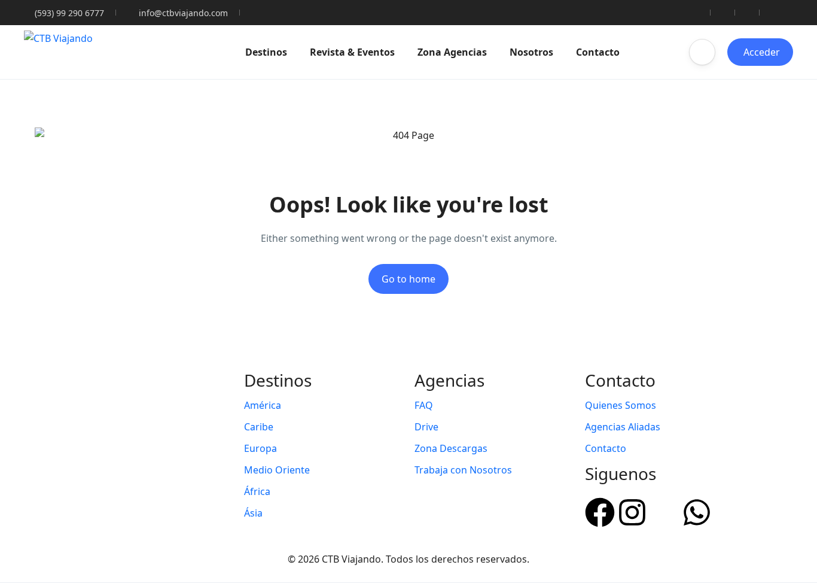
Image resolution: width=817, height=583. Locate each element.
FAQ (423, 405)
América (262, 405)
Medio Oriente (277, 469)
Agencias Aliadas (622, 426)
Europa (260, 448)
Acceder (761, 52)
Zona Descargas (450, 448)
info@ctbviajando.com (183, 13)
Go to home (408, 279)
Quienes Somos (620, 405)
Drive (426, 426)
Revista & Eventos (352, 52)
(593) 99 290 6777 (69, 13)
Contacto (598, 52)
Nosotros (531, 52)
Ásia (253, 513)
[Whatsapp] (697, 510)
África (257, 491)
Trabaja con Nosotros (463, 469)
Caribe (258, 426)
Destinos (266, 52)
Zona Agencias (452, 52)
